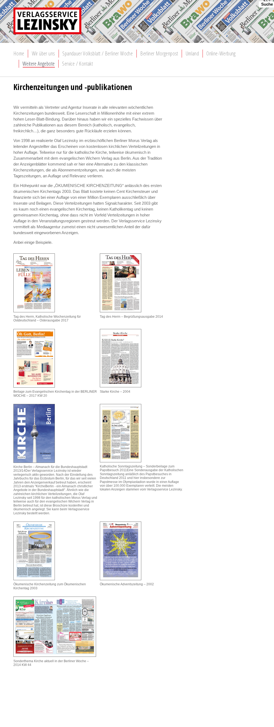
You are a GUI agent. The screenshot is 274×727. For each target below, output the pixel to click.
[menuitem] (18, 53)
